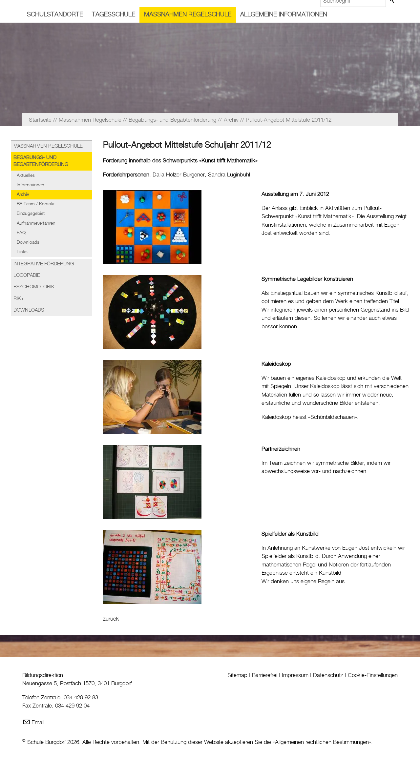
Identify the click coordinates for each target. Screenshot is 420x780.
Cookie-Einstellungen (373, 675)
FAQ (21, 233)
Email (38, 723)
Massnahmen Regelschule (187, 14)
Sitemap (237, 675)
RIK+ (18, 298)
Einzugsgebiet (31, 213)
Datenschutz (328, 675)
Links (22, 252)
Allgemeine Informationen (283, 14)
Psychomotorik (33, 287)
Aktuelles (26, 175)
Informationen (30, 185)
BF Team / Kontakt (35, 204)
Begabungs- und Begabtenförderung (40, 161)
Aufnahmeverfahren (36, 223)
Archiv (23, 194)
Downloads (28, 242)
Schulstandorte (55, 14)
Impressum (295, 675)
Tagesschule (113, 14)
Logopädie (26, 275)
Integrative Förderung (43, 264)
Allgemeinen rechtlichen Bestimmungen (322, 742)
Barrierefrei (264, 675)
